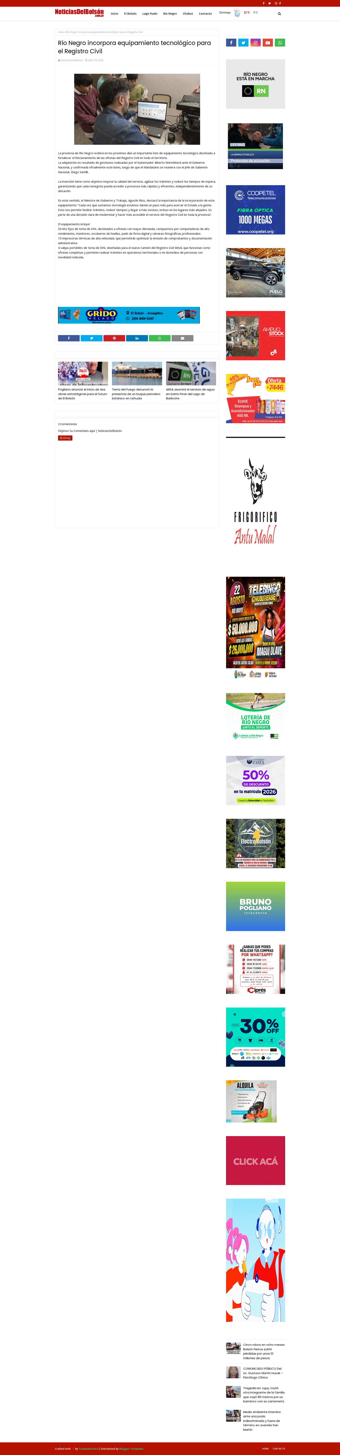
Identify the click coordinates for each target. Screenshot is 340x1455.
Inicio (61, 32)
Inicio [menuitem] (114, 13)
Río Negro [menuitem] (170, 13)
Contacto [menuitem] (205, 13)
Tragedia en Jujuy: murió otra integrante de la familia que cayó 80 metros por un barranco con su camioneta (264, 1395)
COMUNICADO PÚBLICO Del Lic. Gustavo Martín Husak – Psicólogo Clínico (263, 1372)
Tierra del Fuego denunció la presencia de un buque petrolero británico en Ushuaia (136, 393)
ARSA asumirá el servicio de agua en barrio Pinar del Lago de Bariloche (190, 393)
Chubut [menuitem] (188, 13)
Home (265, 1448)
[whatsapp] (280, 43)
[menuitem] (239, 13)
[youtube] (268, 43)
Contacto (279, 1448)
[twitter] (269, 3)
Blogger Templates (131, 1448)
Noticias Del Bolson (71, 60)
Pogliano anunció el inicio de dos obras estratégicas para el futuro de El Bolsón (82, 393)
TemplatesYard (88, 1448)
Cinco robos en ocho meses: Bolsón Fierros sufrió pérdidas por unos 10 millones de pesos (264, 1351)
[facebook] (263, 3)
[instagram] (276, 3)
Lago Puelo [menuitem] (149, 13)
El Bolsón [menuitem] (130, 13)
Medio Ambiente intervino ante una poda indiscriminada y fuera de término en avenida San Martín (262, 1421)
